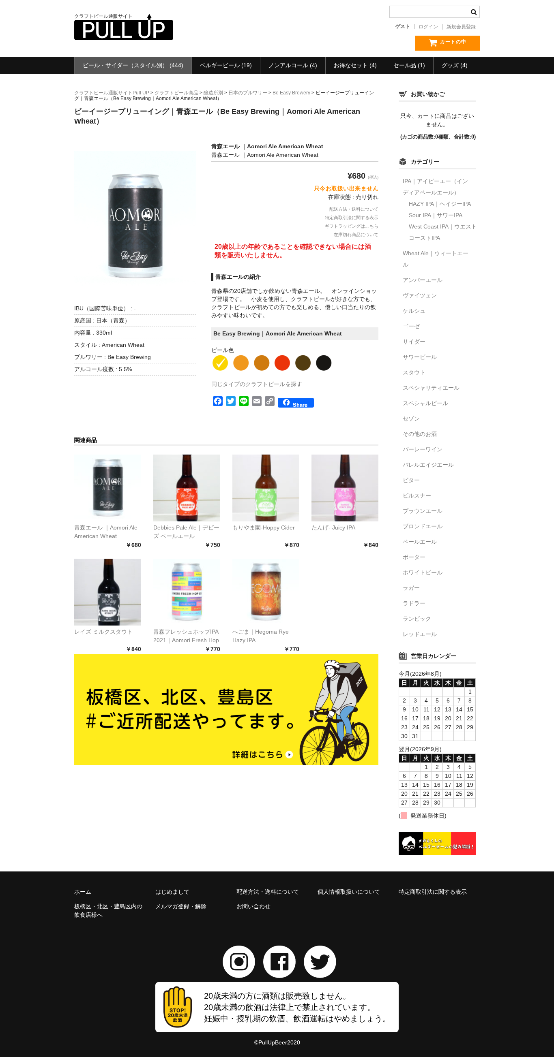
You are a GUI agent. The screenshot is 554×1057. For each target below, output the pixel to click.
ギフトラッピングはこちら (351, 226)
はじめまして (172, 891)
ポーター (414, 557)
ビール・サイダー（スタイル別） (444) (133, 65)
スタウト (414, 372)
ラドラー (414, 603)
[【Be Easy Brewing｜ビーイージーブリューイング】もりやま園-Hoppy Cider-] (265, 488)
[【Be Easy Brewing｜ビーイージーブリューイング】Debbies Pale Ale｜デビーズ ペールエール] (186, 488)
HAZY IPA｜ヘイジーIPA (440, 204)
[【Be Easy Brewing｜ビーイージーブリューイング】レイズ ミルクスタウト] (107, 592)
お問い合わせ (253, 906)
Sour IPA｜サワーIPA (435, 215)
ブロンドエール (422, 526)
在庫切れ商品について (356, 234)
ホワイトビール (422, 572)
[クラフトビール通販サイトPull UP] (123, 32)
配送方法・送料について (353, 209)
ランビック (417, 618)
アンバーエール (422, 280)
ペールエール (420, 541)
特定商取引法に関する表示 (351, 217)
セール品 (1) (409, 65)
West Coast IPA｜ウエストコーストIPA (443, 232)
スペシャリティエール (431, 387)
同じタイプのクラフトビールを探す (256, 384)
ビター (411, 480)
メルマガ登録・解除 (180, 906)
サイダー (414, 341)
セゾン (411, 418)
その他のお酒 (420, 434)
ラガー (411, 588)
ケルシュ (414, 310)
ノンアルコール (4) (292, 65)
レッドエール (420, 634)
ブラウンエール (422, 511)
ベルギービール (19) (226, 65)
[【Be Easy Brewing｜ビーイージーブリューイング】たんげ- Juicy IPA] (344, 488)
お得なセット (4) (355, 65)
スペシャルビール (425, 403)
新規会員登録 (461, 27)
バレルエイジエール (428, 464)
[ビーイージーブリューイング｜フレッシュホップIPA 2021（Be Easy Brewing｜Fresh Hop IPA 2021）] (186, 592)
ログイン (428, 27)
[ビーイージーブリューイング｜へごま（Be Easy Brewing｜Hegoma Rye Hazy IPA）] (265, 592)
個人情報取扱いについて (349, 891)
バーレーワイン (422, 449)
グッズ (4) (455, 65)
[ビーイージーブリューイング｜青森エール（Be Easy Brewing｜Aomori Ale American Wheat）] (107, 488)
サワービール (420, 357)
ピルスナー (417, 495)
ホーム (82, 891)
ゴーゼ (411, 326)
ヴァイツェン (420, 295)
